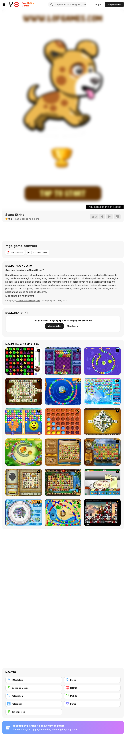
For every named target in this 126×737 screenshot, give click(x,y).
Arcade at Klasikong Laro (28, 300)
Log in (98, 4)
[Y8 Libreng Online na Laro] (14, 4)
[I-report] (109, 216)
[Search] (51, 4)
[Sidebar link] (4, 4)
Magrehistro (114, 4)
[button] (19, 295)
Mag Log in (73, 326)
